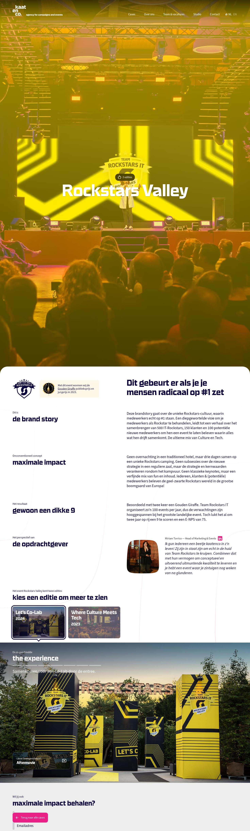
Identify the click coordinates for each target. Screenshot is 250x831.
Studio (197, 14)
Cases (131, 14)
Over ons (149, 14)
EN (235, 14)
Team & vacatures (174, 14)
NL (230, 14)
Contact (215, 14)
